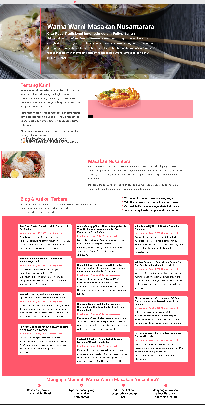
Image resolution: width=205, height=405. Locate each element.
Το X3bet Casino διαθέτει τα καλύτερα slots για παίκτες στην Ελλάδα (43, 328)
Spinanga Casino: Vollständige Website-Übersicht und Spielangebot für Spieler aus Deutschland (100, 307)
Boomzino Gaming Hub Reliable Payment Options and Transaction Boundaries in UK (42, 296)
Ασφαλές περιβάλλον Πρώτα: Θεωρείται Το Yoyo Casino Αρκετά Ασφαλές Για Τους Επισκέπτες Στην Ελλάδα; (101, 229)
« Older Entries (25, 366)
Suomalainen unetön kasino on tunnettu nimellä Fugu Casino (40, 260)
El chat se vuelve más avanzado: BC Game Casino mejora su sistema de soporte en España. (158, 301)
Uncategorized (55, 233)
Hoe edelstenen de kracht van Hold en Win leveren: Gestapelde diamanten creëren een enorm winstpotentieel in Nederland (101, 268)
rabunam (26, 233)
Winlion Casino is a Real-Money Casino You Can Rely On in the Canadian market (158, 264)
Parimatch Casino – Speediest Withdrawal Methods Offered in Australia (100, 341)
